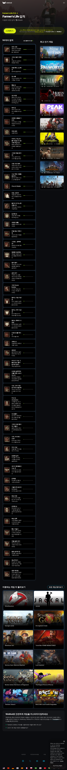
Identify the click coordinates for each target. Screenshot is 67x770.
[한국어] (17, 768)
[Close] (64, 741)
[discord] (23, 761)
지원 (45, 754)
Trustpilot (55, 719)
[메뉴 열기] (64, 3)
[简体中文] (8, 768)
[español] (22, 768)
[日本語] (40, 768)
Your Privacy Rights (57, 765)
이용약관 (23, 754)
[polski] (31, 768)
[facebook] (37, 761)
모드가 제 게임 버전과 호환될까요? (17, 728)
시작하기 (9, 31)
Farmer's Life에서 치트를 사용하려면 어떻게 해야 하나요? (24, 725)
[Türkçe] (45, 768)
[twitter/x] (30, 761)
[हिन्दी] (49, 768)
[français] (27, 768)
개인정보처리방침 (34, 754)
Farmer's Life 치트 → (10, 13)
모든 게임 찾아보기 (56, 587)
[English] (4, 768)
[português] (36, 768)
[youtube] (44, 761)
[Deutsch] (13, 768)
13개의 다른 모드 (39, 31)
